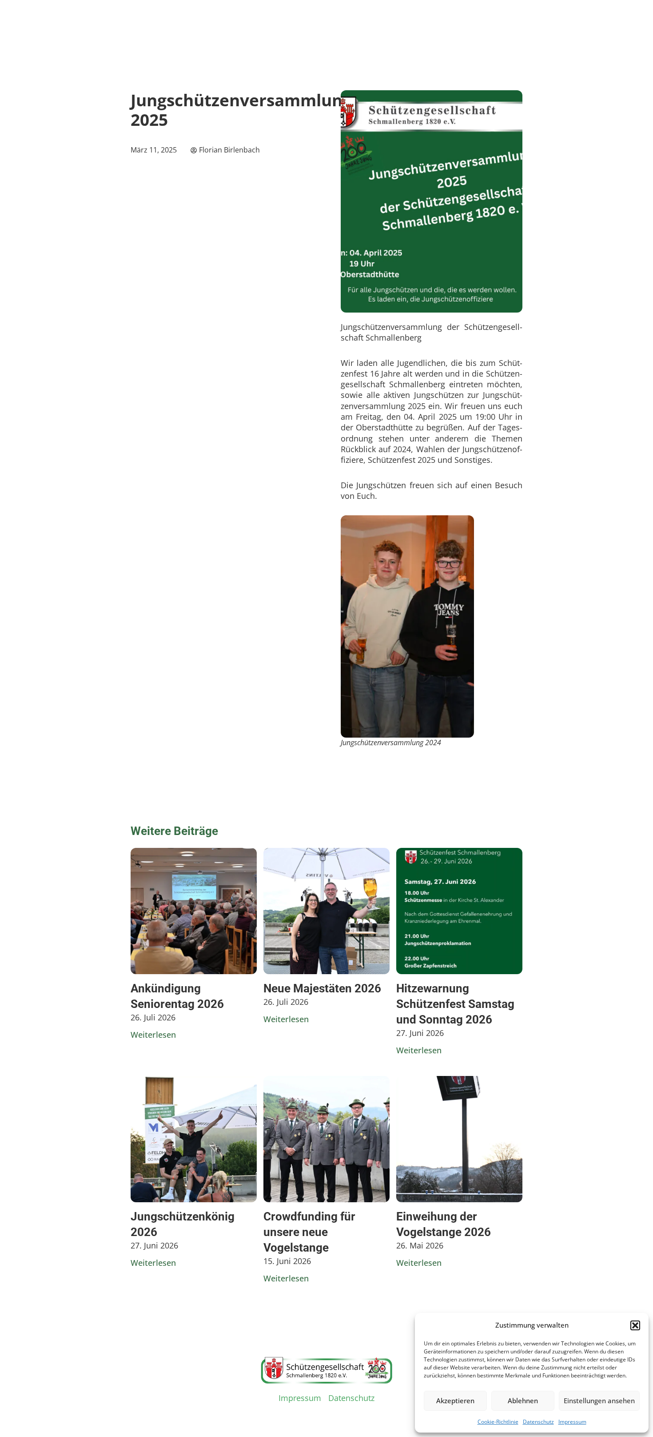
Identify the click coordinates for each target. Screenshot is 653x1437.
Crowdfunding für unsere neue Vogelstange (309, 1232)
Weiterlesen (153, 1034)
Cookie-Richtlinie (498, 1421)
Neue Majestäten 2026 (322, 988)
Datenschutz (538, 1421)
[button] (635, 1325)
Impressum (572, 1421)
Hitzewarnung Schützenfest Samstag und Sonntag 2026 (455, 1004)
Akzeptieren (455, 1400)
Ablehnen (523, 1400)
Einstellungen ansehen (599, 1400)
